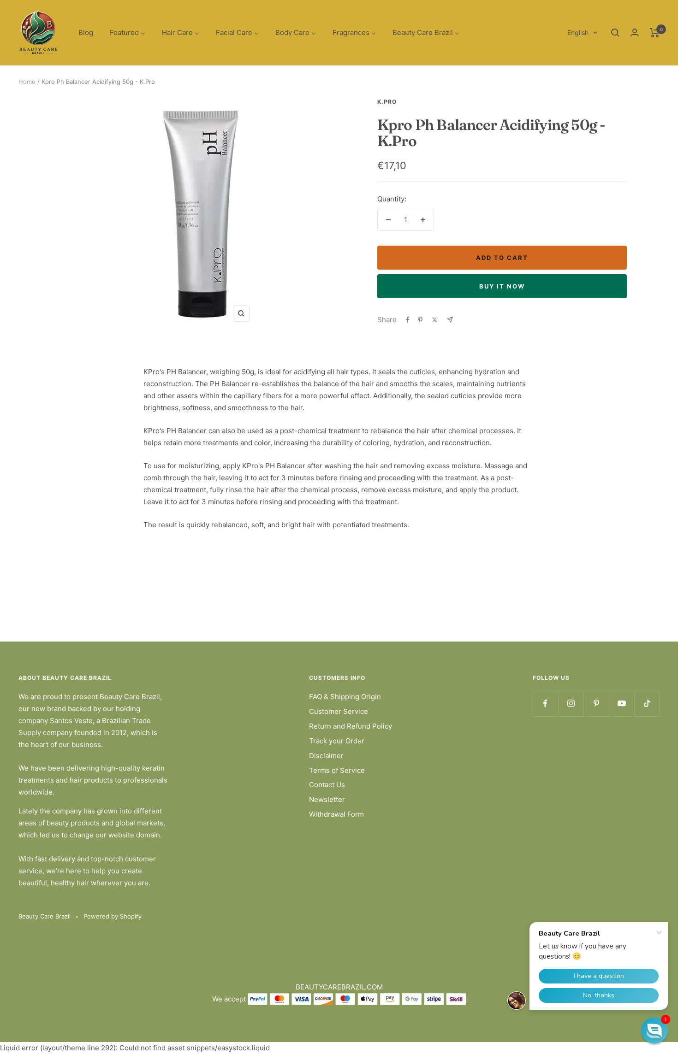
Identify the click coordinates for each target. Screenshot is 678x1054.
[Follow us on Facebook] (545, 703)
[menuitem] (85, 33)
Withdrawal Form (336, 814)
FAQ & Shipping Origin (345, 696)
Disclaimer (326, 755)
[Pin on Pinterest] (420, 320)
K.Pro (387, 101)
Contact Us (327, 784)
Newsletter (327, 799)
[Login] (634, 32)
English (578, 32)
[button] (654, 1030)
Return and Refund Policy (350, 726)
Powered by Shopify (112, 916)
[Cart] (655, 32)
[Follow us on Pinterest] (596, 703)
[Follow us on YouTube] (621, 703)
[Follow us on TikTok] (647, 703)
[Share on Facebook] (408, 320)
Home (27, 81)
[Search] (615, 33)
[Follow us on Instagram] (570, 703)
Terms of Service (337, 770)
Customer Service (338, 711)
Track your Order (336, 740)
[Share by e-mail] (450, 320)
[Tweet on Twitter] (435, 320)
